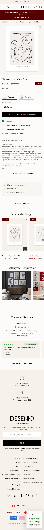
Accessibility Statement (11, 474)
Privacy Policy (19, 448)
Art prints (13, 22)
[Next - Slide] (41, 49)
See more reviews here (22, 363)
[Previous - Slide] (3, 49)
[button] (34, 519)
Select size (6, 103)
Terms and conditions (31, 470)
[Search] (8, 7)
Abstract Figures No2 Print (30, 22)
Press (18, 462)
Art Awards (16, 485)
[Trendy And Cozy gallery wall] (16, 285)
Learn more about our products (22, 174)
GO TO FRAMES (22, 204)
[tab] (7, 74)
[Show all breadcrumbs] (4, 22)
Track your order (29, 466)
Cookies (26, 474)
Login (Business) (14, 489)
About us (17, 458)
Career (18, 466)
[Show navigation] (3, 7)
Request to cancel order (33, 482)
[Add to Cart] (25, 249)
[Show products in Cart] (40, 7)
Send (22, 443)
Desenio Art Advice (30, 458)
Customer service (30, 462)
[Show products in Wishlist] (35, 7)
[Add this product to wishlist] (39, 27)
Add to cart (22, 114)
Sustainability (15, 470)
